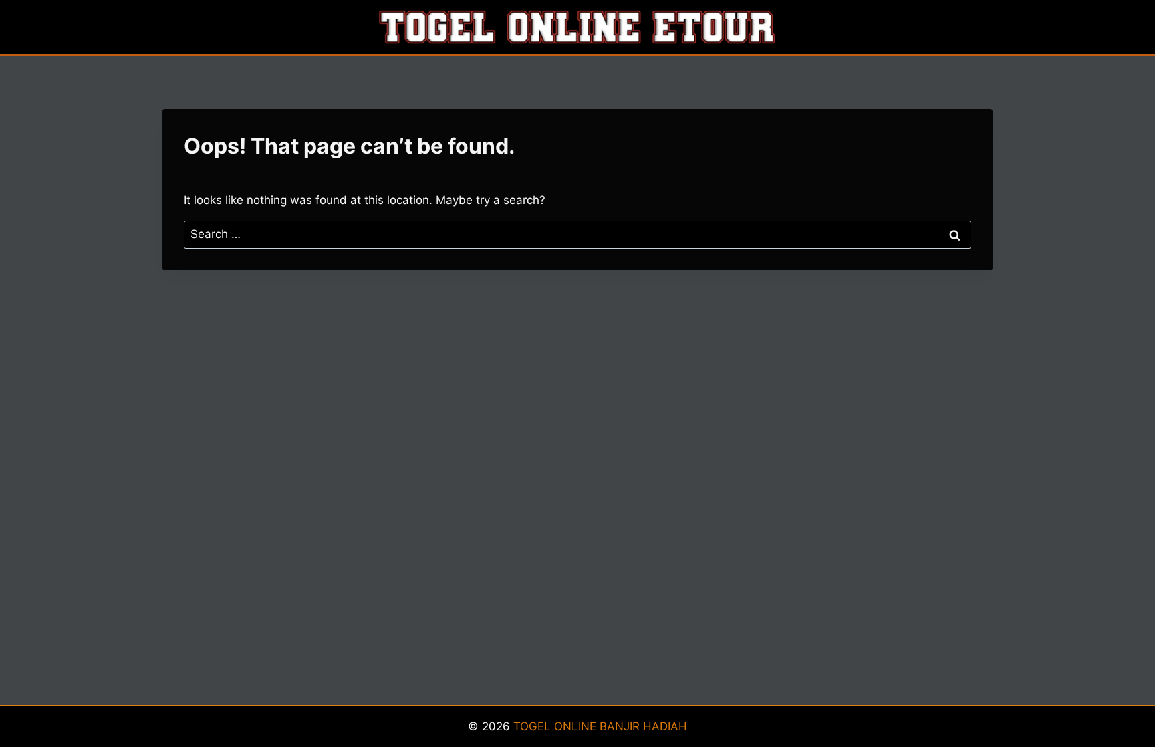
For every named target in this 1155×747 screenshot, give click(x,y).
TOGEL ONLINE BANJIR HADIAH (600, 726)
